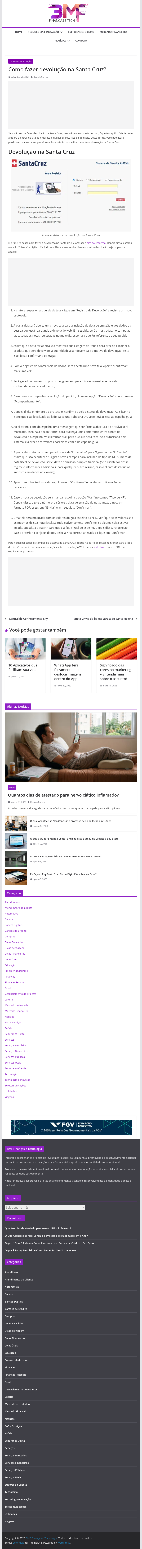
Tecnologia (11, 1074)
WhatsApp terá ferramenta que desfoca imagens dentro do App (67, 672)
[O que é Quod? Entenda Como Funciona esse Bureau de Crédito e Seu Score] (16, 841)
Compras (10, 936)
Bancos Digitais (14, 925)
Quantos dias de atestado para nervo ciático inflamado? (63, 795)
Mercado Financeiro (113, 32)
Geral (8, 988)
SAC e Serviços (13, 1022)
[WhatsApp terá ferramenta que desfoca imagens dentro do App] (71, 640)
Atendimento (12, 902)
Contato (81, 40)
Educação (10, 965)
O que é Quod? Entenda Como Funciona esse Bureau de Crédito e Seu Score (74, 838)
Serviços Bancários (15, 1045)
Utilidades (11, 1091)
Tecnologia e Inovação (43, 32)
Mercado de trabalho (17, 1005)
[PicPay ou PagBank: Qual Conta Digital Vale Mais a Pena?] (16, 877)
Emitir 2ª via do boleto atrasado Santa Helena (103, 619)
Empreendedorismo (81, 32)
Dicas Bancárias (14, 942)
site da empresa (96, 243)
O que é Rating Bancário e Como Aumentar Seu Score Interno (65, 856)
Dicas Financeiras (15, 953)
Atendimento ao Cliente (18, 907)
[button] (61, 32)
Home (19, 32)
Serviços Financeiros (16, 1051)
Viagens (9, 1097)
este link (99, 547)
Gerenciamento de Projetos (20, 993)
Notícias (60, 40)
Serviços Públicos (15, 1056)
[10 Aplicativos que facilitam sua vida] (25, 640)
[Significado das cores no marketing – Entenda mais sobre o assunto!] (116, 640)
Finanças (10, 976)
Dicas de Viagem (14, 948)
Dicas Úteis (11, 959)
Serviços (9, 1039)
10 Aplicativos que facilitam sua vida (22, 667)
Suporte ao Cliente (15, 1068)
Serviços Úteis (13, 1062)
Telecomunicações (15, 1085)
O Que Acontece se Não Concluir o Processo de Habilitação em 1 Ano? (70, 821)
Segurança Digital (15, 1034)
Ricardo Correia (40, 76)
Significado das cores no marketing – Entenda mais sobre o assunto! (115, 672)
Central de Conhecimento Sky (28, 619)
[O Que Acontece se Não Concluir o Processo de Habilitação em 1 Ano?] (16, 823)
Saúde (12, 787)
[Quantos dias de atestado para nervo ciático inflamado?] (71, 747)
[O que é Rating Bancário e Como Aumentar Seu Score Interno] (16, 859)
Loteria (9, 999)
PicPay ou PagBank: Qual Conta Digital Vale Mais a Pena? (63, 874)
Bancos (9, 919)
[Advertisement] (71, 105)
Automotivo (11, 913)
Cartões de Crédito (15, 930)
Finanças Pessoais (15, 982)
